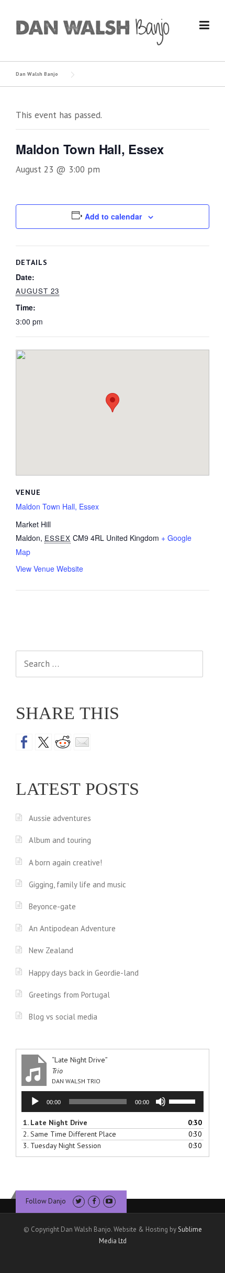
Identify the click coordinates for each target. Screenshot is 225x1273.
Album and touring (60, 840)
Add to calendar (113, 216)
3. (62, 1145)
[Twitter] (79, 1201)
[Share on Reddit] (62, 742)
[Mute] (160, 1101)
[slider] (183, 1100)
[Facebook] (94, 1201)
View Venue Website (49, 568)
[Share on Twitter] (43, 742)
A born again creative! (65, 862)
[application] (112, 1101)
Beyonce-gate (52, 906)
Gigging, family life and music (77, 884)
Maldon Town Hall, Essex (57, 506)
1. (55, 1122)
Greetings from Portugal (69, 995)
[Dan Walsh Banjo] (93, 31)
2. (69, 1134)
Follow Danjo (46, 1201)
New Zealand (51, 950)
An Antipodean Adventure (72, 928)
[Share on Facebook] (24, 742)
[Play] (35, 1101)
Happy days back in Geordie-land (84, 973)
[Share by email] (82, 742)
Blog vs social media (63, 1017)
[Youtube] (109, 1201)
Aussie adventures (60, 818)
